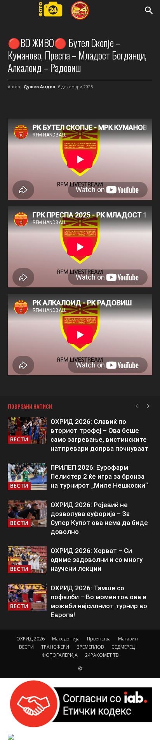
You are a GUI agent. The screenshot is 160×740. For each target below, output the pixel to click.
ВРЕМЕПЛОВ (90, 647)
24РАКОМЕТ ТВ (102, 655)
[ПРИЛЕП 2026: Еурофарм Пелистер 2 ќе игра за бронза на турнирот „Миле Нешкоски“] (27, 476)
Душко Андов (39, 86)
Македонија (66, 638)
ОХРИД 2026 (30, 638)
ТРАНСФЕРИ (55, 647)
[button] (149, 10)
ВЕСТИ (19, 439)
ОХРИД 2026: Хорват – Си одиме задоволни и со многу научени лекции (96, 559)
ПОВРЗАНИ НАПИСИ (30, 406)
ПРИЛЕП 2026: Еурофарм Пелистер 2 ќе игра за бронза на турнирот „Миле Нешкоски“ (99, 476)
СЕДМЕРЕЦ (123, 647)
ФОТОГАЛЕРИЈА (60, 655)
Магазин (128, 638)
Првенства (99, 638)
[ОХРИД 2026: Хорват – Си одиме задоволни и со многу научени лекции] (27, 559)
